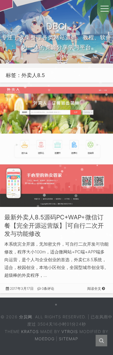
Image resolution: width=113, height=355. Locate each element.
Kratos (30, 331)
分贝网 (25, 316)
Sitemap (68, 338)
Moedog (44, 338)
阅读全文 (94, 288)
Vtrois (69, 331)
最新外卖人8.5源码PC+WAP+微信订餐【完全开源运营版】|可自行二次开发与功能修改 (54, 226)
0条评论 (47, 288)
